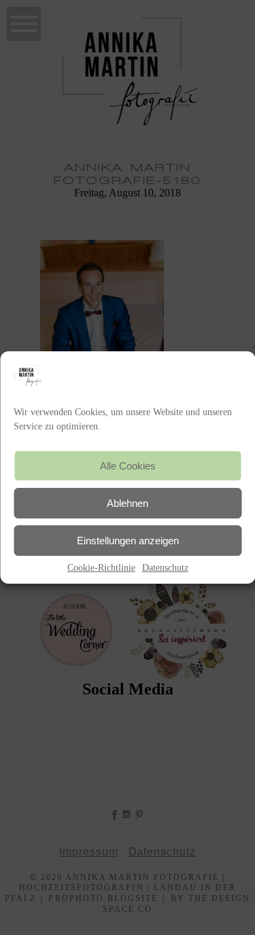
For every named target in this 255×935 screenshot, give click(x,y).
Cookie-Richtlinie (101, 568)
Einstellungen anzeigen (128, 540)
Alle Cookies (128, 466)
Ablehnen (127, 503)
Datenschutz (165, 568)
